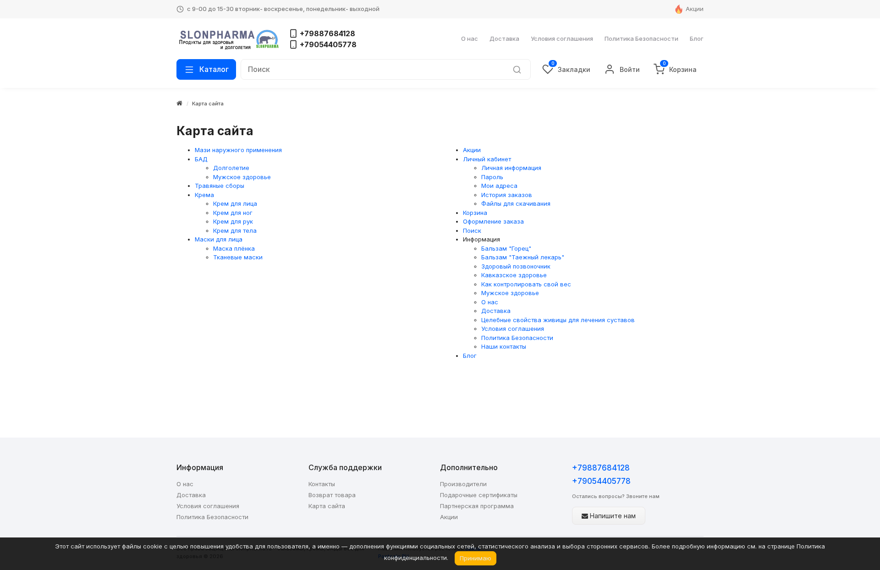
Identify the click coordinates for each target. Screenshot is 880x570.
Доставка (504, 38)
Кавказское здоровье (514, 275)
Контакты (321, 484)
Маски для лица (218, 239)
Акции (695, 8)
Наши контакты (503, 346)
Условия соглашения (562, 38)
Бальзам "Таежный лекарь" (522, 257)
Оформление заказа (493, 221)
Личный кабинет (487, 159)
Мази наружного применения (238, 149)
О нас (469, 38)
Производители (463, 484)
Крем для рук (233, 221)
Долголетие (231, 167)
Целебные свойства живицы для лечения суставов (558, 319)
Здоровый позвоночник (515, 266)
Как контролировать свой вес (526, 284)
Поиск (472, 230)
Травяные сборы (219, 185)
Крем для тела (235, 230)
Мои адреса (499, 185)
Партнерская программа (477, 506)
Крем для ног (233, 212)
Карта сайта (208, 103)
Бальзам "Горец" (506, 248)
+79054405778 (601, 481)
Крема (204, 194)
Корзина (475, 212)
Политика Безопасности (641, 38)
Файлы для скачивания (515, 203)
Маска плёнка (234, 248)
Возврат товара (332, 495)
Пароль (492, 177)
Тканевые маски (238, 257)
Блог (697, 38)
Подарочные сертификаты (478, 495)
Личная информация (511, 167)
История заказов (506, 194)
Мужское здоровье (242, 177)
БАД (201, 159)
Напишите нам (612, 516)
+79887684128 (601, 467)
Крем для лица (235, 203)
